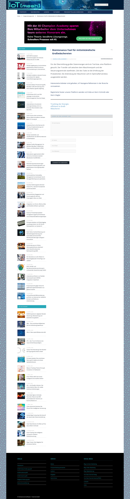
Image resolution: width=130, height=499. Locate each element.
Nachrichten (35, 12)
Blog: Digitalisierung (89, 471)
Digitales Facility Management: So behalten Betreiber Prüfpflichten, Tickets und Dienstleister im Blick (35, 146)
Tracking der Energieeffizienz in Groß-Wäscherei (60, 106)
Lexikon (46, 12)
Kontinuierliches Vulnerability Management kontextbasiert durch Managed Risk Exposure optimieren (36, 177)
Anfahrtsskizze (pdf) (22, 472)
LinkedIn (86, 481)
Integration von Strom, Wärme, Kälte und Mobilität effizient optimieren (36, 205)
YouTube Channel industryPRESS (92, 478)
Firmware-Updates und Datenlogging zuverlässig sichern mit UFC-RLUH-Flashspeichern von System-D (36, 224)
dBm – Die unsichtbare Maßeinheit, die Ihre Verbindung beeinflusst (36, 324)
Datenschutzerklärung (23, 483)
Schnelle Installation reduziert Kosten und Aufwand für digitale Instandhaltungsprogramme (36, 77)
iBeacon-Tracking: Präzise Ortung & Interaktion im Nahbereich (36, 369)
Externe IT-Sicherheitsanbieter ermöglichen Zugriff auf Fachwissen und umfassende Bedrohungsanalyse (36, 214)
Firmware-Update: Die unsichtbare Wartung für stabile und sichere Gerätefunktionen (35, 360)
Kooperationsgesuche (107, 58)
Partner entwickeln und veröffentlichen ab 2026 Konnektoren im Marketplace (36, 136)
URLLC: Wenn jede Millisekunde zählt (36, 332)
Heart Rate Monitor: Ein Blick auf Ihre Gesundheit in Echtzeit (36, 425)
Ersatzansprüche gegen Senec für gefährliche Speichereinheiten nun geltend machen (35, 287)
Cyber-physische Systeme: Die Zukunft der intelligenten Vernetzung (36, 407)
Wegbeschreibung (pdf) (23, 479)
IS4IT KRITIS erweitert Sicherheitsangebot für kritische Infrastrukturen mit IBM (35, 57)
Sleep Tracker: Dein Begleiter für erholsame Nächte (35, 443)
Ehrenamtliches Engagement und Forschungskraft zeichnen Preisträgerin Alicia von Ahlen (35, 196)
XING (85, 485)
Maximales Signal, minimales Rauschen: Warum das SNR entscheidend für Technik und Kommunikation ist (34, 397)
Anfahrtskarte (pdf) (22, 476)
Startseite (23, 12)
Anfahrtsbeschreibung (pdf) (24, 469)
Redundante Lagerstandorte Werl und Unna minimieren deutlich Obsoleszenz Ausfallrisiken (35, 156)
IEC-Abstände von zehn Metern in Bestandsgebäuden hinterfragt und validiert (36, 258)
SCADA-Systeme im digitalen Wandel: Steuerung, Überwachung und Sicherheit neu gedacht (36, 315)
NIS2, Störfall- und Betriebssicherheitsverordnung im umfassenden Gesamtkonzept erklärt (36, 268)
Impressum (20, 465)
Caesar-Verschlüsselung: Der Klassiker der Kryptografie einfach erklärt (36, 350)
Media (90, 12)
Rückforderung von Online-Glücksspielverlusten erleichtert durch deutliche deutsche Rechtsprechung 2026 (35, 248)
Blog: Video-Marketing (89, 467)
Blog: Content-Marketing (90, 464)
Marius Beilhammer (60, 59)
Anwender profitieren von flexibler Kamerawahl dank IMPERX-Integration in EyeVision (36, 278)
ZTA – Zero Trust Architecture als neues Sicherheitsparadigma (35, 342)
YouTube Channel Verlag (90, 474)
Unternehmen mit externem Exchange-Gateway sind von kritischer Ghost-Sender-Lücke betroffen (34, 106)
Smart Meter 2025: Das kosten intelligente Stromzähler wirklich (35, 377)
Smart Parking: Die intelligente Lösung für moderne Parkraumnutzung (34, 434)
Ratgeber (57, 12)
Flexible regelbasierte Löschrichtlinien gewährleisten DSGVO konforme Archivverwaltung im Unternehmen (36, 67)
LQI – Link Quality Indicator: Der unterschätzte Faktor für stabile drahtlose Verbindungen (35, 387)
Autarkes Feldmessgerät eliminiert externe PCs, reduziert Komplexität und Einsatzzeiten (36, 186)
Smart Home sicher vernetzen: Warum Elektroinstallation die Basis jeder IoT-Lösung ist (36, 117)
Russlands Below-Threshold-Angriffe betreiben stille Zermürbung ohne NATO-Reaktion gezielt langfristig (36, 86)
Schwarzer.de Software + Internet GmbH (29, 497)
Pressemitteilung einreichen (73, 12)
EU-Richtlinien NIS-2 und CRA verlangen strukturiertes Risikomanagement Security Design (36, 96)
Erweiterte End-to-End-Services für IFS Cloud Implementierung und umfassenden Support (35, 127)
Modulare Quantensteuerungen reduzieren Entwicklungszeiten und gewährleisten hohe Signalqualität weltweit (36, 166)
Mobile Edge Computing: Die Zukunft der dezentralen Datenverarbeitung (36, 416)
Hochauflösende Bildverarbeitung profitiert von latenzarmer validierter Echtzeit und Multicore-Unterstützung (36, 298)
